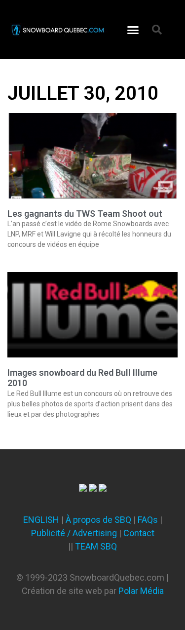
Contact (138, 533)
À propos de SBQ (98, 519)
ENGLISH (41, 519)
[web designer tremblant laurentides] (83, 488)
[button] (133, 29)
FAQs (148, 519)
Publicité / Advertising (74, 533)
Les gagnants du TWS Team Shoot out (84, 213)
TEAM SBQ (96, 546)
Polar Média (141, 591)
